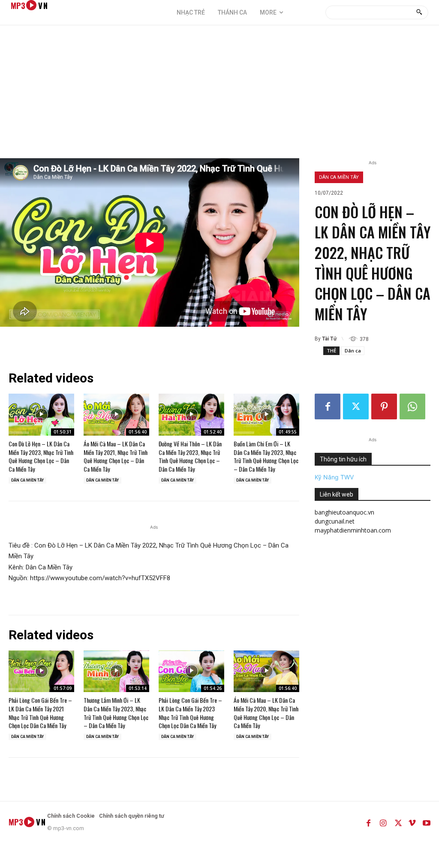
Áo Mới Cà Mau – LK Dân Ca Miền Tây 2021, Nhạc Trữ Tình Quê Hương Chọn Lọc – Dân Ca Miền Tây (115, 456)
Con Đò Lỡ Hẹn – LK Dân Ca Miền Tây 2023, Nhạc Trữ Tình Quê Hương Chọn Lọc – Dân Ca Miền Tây (41, 456)
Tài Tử (329, 339)
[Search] (419, 12)
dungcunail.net (335, 521)
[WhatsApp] (412, 406)
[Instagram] (383, 822)
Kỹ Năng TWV (334, 477)
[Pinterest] (384, 406)
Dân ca (353, 350)
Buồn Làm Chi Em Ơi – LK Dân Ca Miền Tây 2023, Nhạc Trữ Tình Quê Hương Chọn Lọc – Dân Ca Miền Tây (266, 456)
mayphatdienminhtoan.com (353, 530)
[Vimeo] (412, 822)
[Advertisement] (219, 94)
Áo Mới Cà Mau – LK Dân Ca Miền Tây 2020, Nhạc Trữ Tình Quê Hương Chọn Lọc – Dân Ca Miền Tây (266, 712)
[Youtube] (426, 822)
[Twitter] (356, 406)
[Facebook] (327, 406)
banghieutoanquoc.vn (344, 512)
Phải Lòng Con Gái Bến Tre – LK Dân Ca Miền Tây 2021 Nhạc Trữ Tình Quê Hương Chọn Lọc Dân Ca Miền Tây (40, 712)
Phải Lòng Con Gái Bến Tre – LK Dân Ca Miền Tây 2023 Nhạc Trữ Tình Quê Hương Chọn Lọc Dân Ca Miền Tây (190, 712)
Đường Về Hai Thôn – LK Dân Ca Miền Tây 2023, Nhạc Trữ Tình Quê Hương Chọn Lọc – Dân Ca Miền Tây (190, 456)
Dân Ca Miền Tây (339, 177)
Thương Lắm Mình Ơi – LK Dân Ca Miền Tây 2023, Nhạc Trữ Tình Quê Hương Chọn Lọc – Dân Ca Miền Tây (116, 712)
